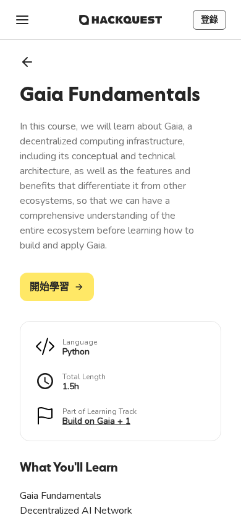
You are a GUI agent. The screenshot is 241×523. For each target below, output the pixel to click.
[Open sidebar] (22, 19)
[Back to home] (120, 20)
